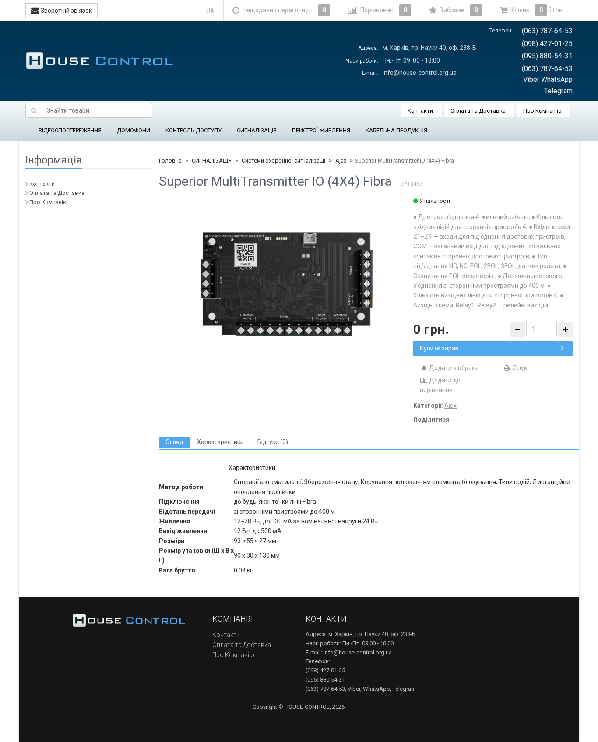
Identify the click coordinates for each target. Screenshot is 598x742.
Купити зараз (439, 348)
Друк (519, 367)
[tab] (174, 442)
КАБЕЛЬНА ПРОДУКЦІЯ (396, 130)
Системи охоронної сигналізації (283, 160)
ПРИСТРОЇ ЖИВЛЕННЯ (321, 130)
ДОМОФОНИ (133, 130)
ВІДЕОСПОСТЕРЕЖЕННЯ (70, 130)
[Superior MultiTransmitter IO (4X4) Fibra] (286, 284)
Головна (170, 160)
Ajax (340, 160)
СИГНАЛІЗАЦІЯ (257, 130)
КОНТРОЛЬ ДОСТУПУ (193, 130)
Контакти (420, 110)
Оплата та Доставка (478, 110)
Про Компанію (542, 110)
